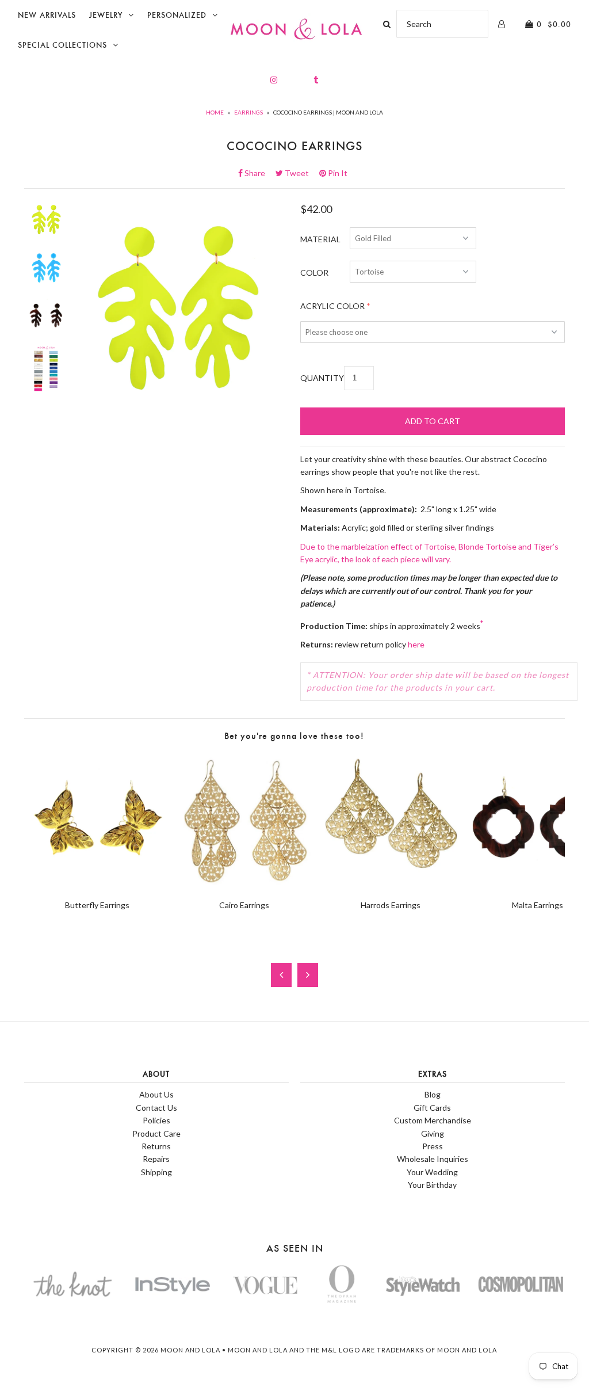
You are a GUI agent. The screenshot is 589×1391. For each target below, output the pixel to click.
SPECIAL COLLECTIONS (62, 45)
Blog (432, 1094)
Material (320, 239)
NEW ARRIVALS (47, 15)
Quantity (322, 378)
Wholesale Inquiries (432, 1159)
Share (258, 173)
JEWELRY (106, 15)
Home (215, 112)
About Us (156, 1094)
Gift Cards (432, 1107)
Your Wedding (432, 1172)
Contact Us (156, 1107)
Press (432, 1146)
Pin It (336, 173)
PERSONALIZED (176, 15)
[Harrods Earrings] (390, 885)
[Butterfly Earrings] (97, 885)
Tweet (300, 173)
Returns (156, 1146)
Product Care (156, 1133)
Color (314, 272)
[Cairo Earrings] (244, 885)
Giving (432, 1133)
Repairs (156, 1159)
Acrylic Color (332, 306)
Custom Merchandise (432, 1120)
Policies (156, 1120)
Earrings (248, 112)
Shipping (156, 1172)
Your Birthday (432, 1185)
